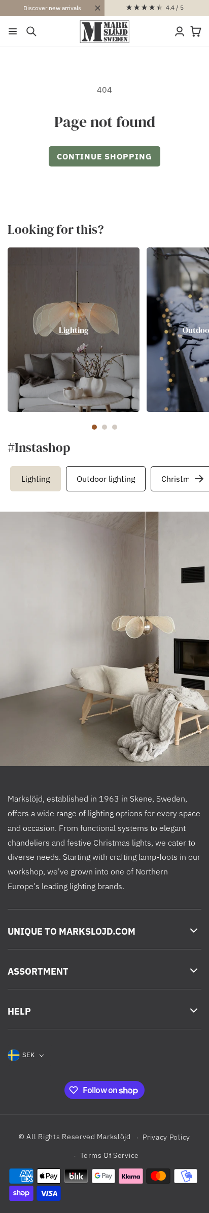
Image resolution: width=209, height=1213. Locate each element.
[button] (13, 31)
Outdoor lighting (106, 479)
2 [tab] (104, 427)
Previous (13, 478)
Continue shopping (104, 156)
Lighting (74, 330)
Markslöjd (113, 1137)
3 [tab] (114, 427)
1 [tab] (94, 427)
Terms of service (109, 1155)
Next (199, 478)
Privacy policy (166, 1137)
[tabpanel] (74, 329)
